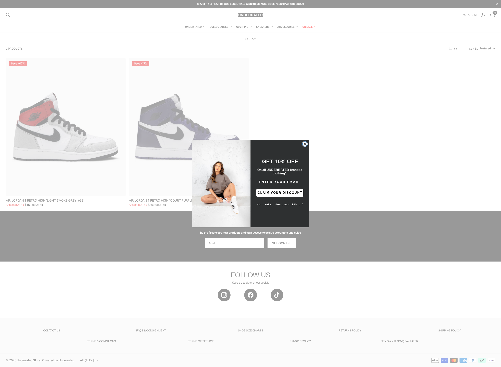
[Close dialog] (305, 144)
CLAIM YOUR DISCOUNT (280, 192)
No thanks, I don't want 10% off (280, 204)
